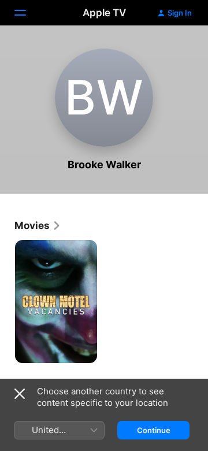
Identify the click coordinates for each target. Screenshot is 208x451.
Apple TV (104, 13)
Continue (153, 430)
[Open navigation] (27, 12)
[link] (37, 225)
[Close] (19, 394)
